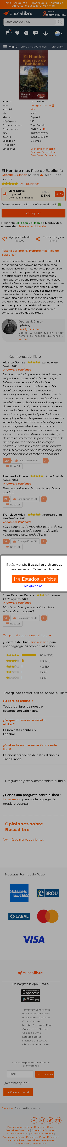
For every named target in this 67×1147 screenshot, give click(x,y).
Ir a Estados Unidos (35, 579)
